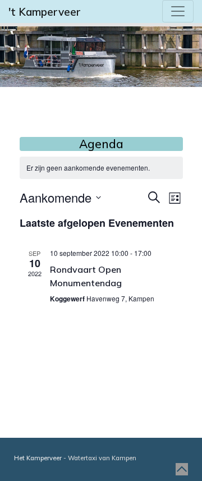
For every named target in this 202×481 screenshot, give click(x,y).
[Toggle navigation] (178, 11)
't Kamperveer (44, 12)
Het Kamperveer (38, 458)
